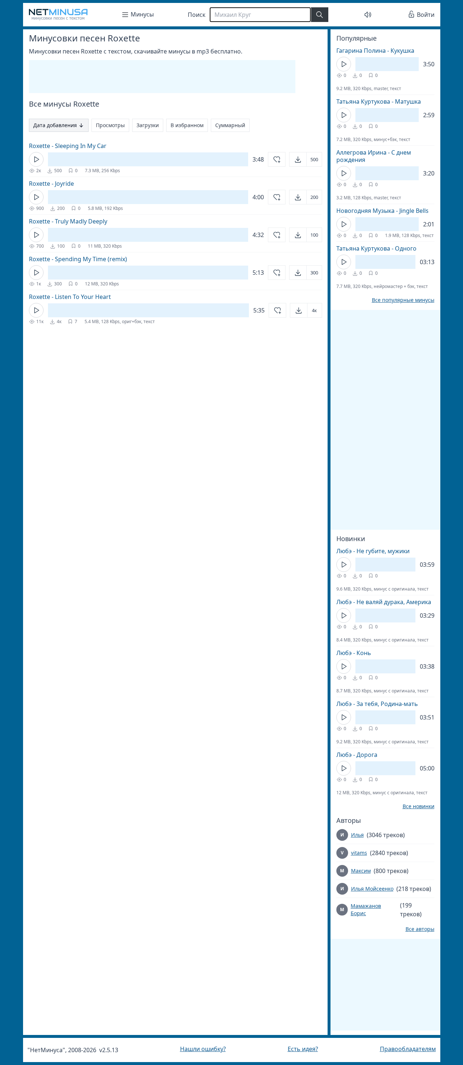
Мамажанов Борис (366, 909)
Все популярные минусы (403, 300)
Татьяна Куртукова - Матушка (378, 101)
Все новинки (418, 806)
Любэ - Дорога (356, 754)
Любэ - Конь (353, 653)
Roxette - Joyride (51, 183)
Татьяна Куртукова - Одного (376, 248)
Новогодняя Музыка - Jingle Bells (382, 210)
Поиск (196, 15)
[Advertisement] (162, 76)
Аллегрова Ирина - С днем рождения (373, 156)
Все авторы (420, 929)
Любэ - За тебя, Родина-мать (377, 703)
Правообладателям (408, 1049)
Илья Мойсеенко (372, 888)
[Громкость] (367, 14)
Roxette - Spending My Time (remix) (78, 259)
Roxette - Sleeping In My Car (68, 145)
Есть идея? (303, 1049)
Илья (357, 834)
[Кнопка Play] (36, 159)
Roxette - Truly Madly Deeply (68, 221)
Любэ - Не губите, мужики (373, 551)
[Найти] (319, 14)
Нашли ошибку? (203, 1049)
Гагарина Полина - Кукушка (375, 50)
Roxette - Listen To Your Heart (70, 296)
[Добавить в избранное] (276, 159)
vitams (359, 852)
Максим (361, 870)
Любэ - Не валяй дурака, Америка (383, 602)
